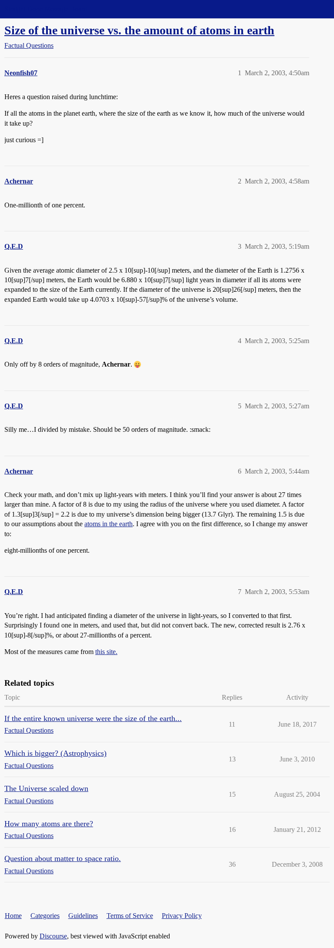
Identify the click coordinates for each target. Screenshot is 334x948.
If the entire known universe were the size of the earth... (93, 718)
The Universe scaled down (46, 788)
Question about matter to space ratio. (62, 858)
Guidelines (83, 915)
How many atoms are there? (48, 823)
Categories (45, 915)
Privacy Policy (182, 915)
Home (13, 915)
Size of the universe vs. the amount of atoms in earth (139, 30)
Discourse (53, 936)
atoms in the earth (108, 523)
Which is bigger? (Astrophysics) (55, 753)
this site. (106, 651)
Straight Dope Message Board (45, 9)
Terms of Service (130, 915)
